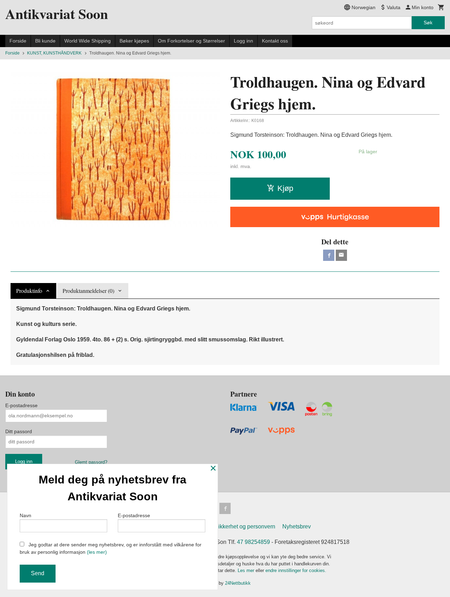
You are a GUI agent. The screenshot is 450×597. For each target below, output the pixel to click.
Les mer (247, 570)
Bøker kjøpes (134, 41)
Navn (25, 515)
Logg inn (243, 41)
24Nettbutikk (238, 583)
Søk (428, 22)
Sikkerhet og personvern (244, 526)
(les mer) (97, 552)
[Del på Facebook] (328, 255)
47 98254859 (253, 542)
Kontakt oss (275, 41)
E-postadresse (21, 405)
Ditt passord (18, 431)
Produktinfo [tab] (29, 290)
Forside (17, 41)
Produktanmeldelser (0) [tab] (88, 290)
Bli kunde (45, 41)
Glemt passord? (91, 462)
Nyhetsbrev (296, 526)
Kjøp (285, 188)
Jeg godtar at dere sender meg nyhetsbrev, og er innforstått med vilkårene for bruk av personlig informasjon (110, 548)
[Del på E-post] (341, 255)
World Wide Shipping (87, 41)
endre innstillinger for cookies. (295, 570)
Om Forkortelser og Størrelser (191, 41)
